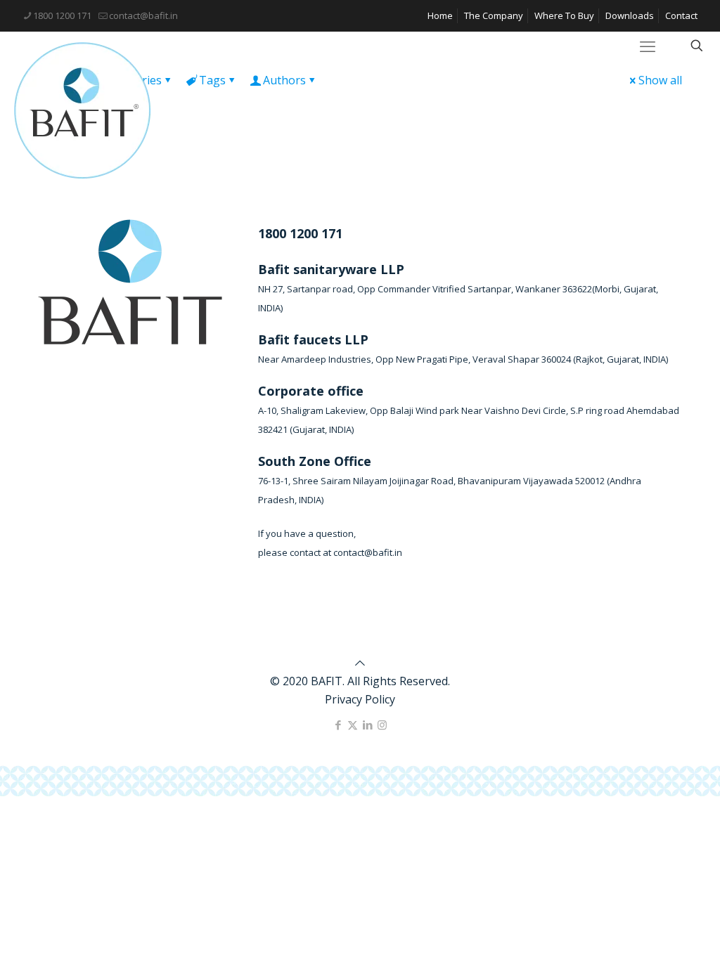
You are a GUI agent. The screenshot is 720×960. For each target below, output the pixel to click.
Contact (681, 15)
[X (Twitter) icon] (352, 725)
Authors (284, 80)
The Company (493, 15)
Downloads (629, 15)
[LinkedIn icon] (367, 725)
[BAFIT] (82, 111)
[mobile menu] (648, 46)
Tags (212, 80)
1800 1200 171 (62, 15)
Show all (660, 80)
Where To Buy (564, 15)
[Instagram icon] (382, 725)
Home (440, 15)
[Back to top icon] (360, 662)
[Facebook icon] (338, 725)
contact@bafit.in (143, 15)
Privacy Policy (360, 699)
